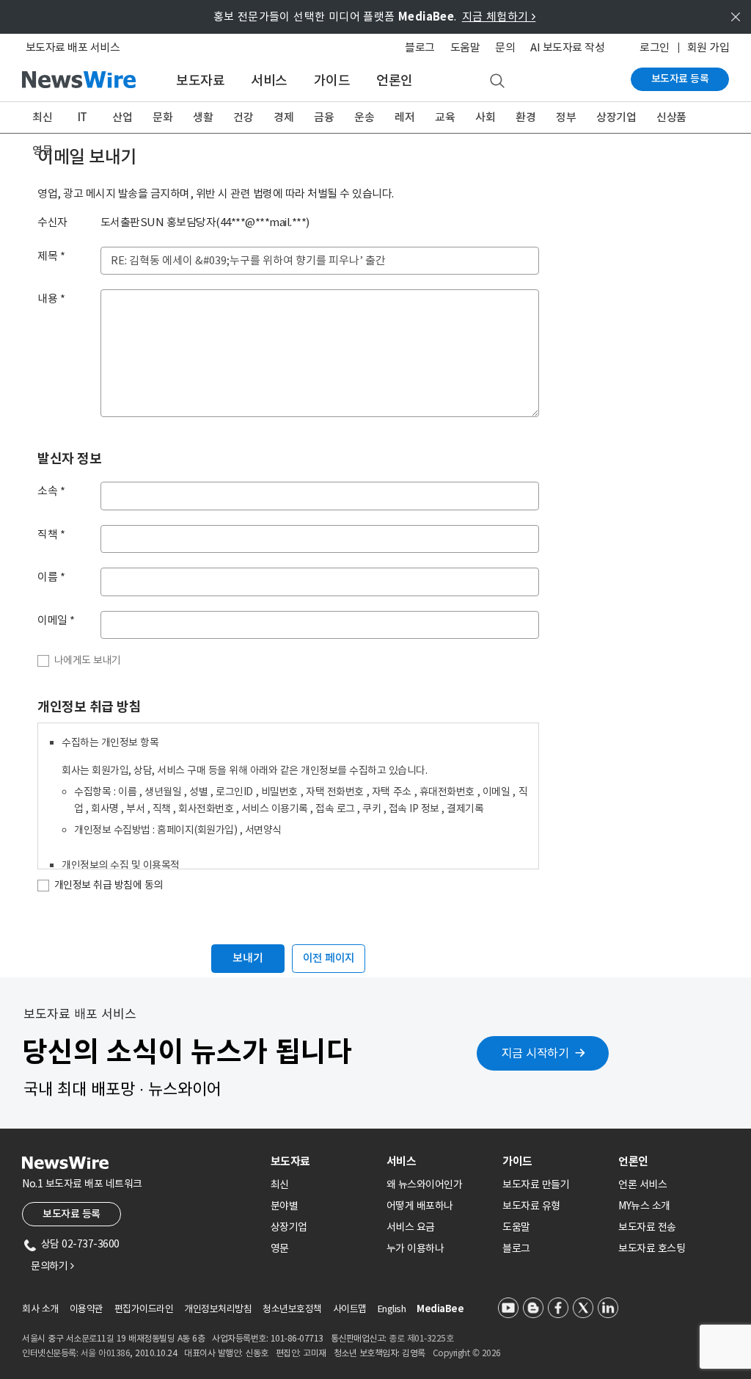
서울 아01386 (106, 1352)
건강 (243, 117)
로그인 (655, 47)
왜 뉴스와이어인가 (425, 1184)
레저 (404, 117)
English (392, 1309)
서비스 (269, 80)
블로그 (420, 47)
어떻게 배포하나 (420, 1205)
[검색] (497, 81)
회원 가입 (708, 47)
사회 (485, 117)
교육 (445, 117)
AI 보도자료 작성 (567, 47)
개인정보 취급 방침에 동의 (108, 884)
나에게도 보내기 (87, 660)
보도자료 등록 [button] (71, 1213)
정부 (566, 117)
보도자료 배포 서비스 (73, 47)
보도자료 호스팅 (651, 1248)
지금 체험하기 (499, 16)
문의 (505, 47)
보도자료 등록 (680, 78)
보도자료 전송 (647, 1227)
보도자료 (200, 80)
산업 (122, 117)
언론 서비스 (642, 1184)
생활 (203, 117)
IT (82, 117)
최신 (42, 117)
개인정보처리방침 (218, 1309)
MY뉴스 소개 (644, 1205)
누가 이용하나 (415, 1248)
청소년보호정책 (292, 1309)
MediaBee (440, 1309)
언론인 (394, 80)
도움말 (465, 47)
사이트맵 (350, 1309)
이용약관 (86, 1309)
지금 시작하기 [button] (535, 1053)
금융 (324, 117)
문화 (162, 117)
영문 (42, 150)
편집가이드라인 (144, 1309)
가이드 (332, 80)
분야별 (284, 1205)
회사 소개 (40, 1309)
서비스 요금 (411, 1227)
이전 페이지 (329, 958)
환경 (525, 117)
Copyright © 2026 (467, 1352)
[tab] (323, 1161)
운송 (364, 117)
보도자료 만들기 (535, 1184)
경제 (283, 117)
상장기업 (616, 117)
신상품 (671, 117)
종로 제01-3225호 (421, 1338)
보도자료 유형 (531, 1205)
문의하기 (52, 1266)
